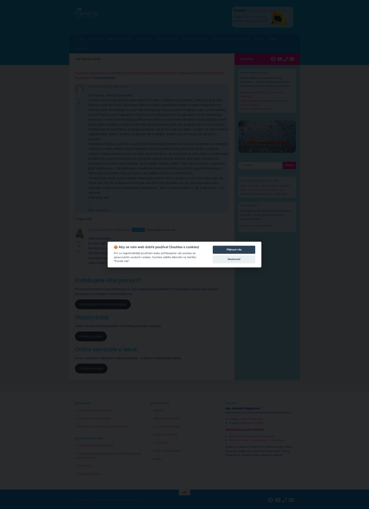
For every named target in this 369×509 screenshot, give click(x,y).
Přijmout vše (234, 249)
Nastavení (234, 259)
